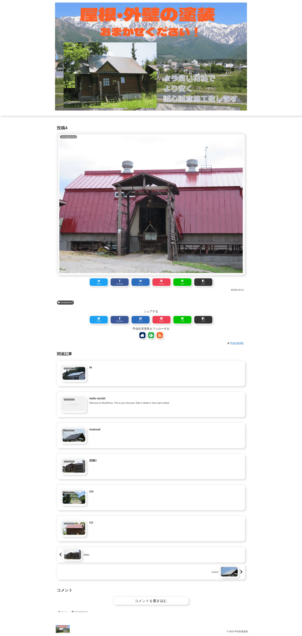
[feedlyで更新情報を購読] (151, 335)
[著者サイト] (142, 335)
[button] (203, 282)
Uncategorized (66, 302)
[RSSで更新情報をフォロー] (159, 335)
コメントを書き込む (151, 601)
